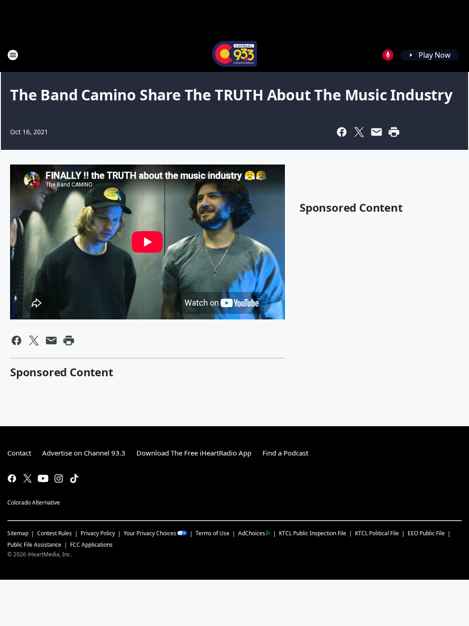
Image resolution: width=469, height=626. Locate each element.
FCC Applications (91, 544)
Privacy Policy (98, 533)
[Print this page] (393, 132)
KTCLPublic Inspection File (312, 533)
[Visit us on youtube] (43, 478)
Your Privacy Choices (150, 533)
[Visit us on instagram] (58, 478)
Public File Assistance (34, 545)
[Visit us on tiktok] (74, 478)
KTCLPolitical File (377, 533)
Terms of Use (212, 533)
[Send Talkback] (387, 54)
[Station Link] (234, 55)
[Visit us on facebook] (11, 478)
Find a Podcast (285, 452)
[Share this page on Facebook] (341, 132)
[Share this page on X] (359, 132)
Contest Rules (54, 533)
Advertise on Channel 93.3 (83, 452)
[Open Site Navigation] (12, 54)
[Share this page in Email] (376, 132)
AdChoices (251, 533)
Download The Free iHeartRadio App (193, 452)
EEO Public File (426, 533)
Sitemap (17, 533)
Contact (19, 452)
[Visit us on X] (27, 478)
